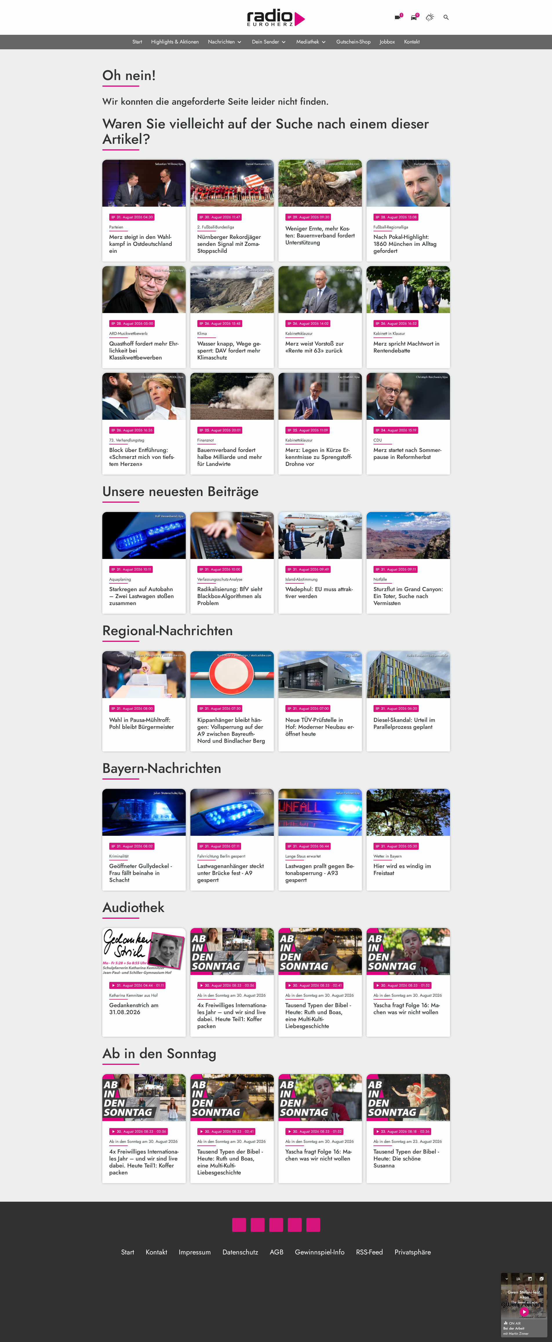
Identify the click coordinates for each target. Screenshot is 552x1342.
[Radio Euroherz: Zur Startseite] (276, 17)
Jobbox (387, 42)
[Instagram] (131, 17)
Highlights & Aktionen (175, 42)
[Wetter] (430, 17)
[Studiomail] (143, 17)
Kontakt (412, 42)
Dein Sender (265, 42)
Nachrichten (221, 42)
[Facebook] (119, 17)
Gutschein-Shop (353, 42)
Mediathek (307, 42)
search (446, 17)
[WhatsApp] (108, 17)
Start (137, 42)
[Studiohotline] (154, 17)
